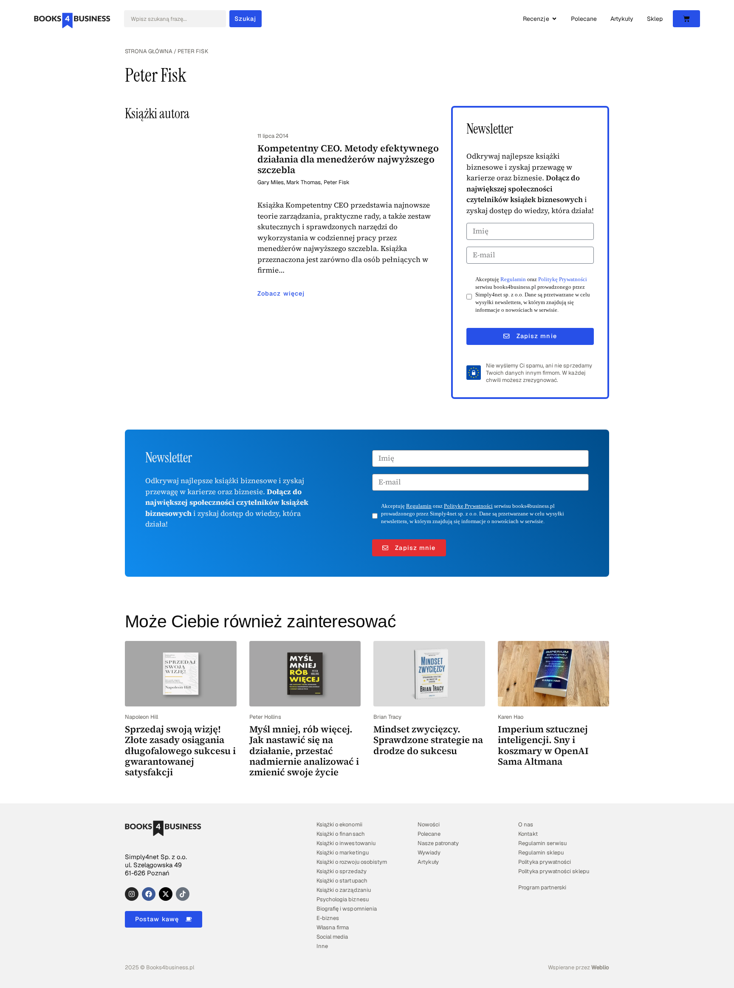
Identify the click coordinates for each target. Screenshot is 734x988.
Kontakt (527, 833)
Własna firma (332, 927)
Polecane (429, 833)
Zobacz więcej (281, 293)
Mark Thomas (303, 182)
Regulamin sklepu (540, 852)
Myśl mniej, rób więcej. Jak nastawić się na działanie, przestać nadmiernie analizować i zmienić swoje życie (304, 750)
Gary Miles (270, 182)
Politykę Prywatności (562, 279)
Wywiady (429, 852)
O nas (525, 824)
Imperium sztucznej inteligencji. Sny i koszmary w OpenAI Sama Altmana (543, 745)
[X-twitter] (165, 894)
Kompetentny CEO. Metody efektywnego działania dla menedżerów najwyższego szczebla (348, 159)
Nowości (429, 824)
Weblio (600, 967)
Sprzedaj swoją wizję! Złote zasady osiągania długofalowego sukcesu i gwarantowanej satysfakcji (180, 750)
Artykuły (428, 862)
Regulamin (513, 279)
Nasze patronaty (438, 843)
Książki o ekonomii (339, 824)
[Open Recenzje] (554, 18)
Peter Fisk (337, 182)
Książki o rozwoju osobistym (351, 862)
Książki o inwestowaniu (345, 843)
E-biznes (327, 918)
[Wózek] (686, 18)
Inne (322, 946)
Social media (332, 936)
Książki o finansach (340, 833)
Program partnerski (542, 887)
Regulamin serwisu (542, 843)
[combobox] (175, 18)
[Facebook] (148, 894)
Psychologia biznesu (342, 899)
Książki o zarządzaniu (343, 890)
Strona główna (148, 51)
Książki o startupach (341, 880)
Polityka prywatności (544, 862)
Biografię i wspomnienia (346, 908)
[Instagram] (131, 894)
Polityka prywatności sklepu (553, 871)
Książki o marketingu (342, 852)
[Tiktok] (182, 894)
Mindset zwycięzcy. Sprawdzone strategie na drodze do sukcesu (428, 740)
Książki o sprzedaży (341, 871)
